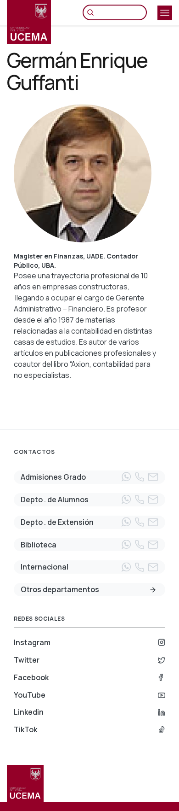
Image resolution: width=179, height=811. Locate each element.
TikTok (25, 729)
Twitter (26, 660)
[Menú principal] (164, 13)
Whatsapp (126, 477)
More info (152, 589)
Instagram (32, 642)
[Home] (29, 22)
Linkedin (29, 712)
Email (152, 477)
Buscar (92, 12)
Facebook (31, 677)
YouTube (29, 695)
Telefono (139, 477)
